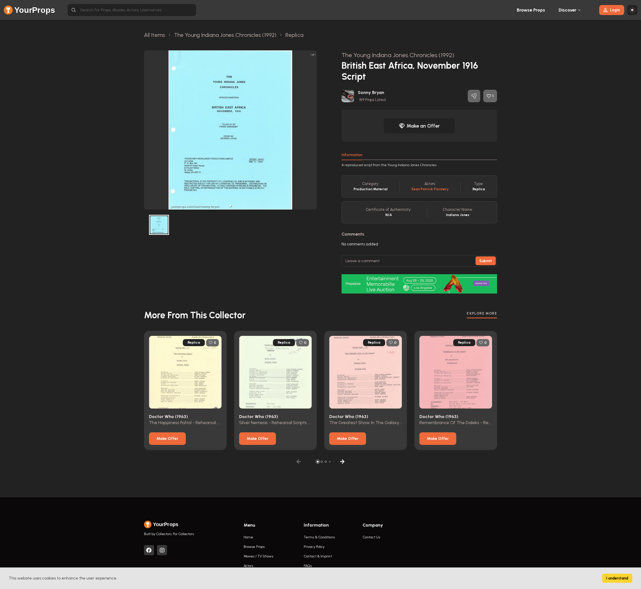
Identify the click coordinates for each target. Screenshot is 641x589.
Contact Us (371, 537)
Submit (485, 261)
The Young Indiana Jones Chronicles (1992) (398, 55)
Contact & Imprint (318, 556)
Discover (568, 10)
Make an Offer (423, 126)
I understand (617, 578)
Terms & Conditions (319, 537)
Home (248, 537)
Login (615, 10)
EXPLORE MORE (482, 313)
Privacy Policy (314, 547)
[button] (230, 206)
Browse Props (531, 10)
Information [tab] (352, 155)
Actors (248, 566)
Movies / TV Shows (258, 556)
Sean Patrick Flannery (430, 189)
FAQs (308, 566)
